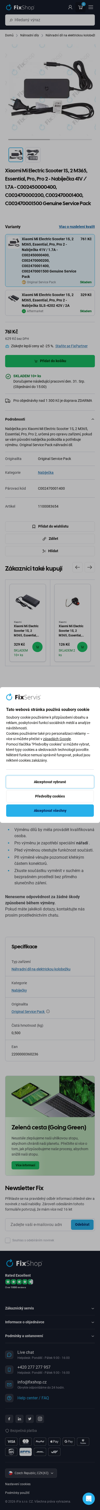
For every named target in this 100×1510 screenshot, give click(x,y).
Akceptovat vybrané (50, 782)
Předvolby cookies (50, 796)
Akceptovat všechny (50, 811)
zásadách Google (57, 739)
